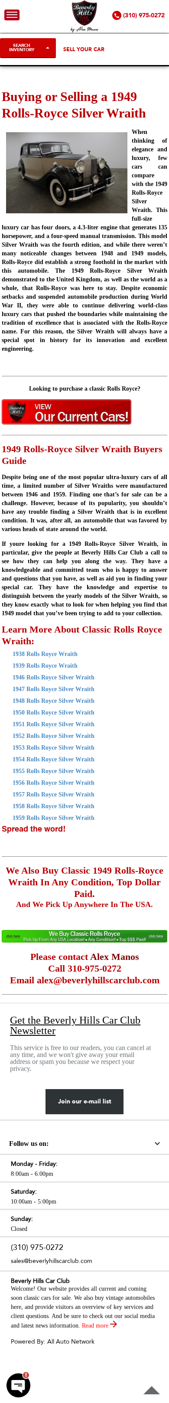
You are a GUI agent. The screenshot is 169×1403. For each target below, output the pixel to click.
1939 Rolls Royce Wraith (45, 665)
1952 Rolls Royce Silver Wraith (53, 736)
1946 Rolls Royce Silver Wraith (53, 677)
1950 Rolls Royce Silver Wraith (53, 712)
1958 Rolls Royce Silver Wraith (53, 806)
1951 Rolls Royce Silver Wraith (53, 724)
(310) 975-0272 (37, 1247)
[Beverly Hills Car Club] (85, 30)
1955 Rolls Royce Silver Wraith (53, 771)
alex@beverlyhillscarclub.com (98, 980)
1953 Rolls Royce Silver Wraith (53, 747)
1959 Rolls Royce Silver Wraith (53, 818)
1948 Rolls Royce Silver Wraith (53, 701)
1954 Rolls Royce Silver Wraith (53, 759)
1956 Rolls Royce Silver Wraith (53, 783)
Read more (96, 1325)
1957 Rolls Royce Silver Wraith (53, 794)
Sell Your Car (83, 49)
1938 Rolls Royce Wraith (45, 654)
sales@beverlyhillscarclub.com (51, 1261)
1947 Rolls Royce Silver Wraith (53, 689)
